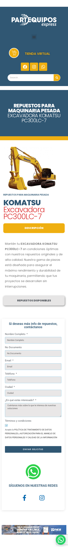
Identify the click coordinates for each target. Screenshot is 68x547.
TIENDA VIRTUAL (37, 53)
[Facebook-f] (24, 498)
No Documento (13, 347)
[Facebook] (25, 67)
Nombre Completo (15, 334)
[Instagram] (34, 67)
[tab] (34, 228)
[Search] (57, 77)
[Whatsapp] (43, 67)
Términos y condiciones (18, 420)
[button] (34, 37)
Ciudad (9, 386)
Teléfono (10, 373)
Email (8, 360)
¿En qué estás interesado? (20, 400)
